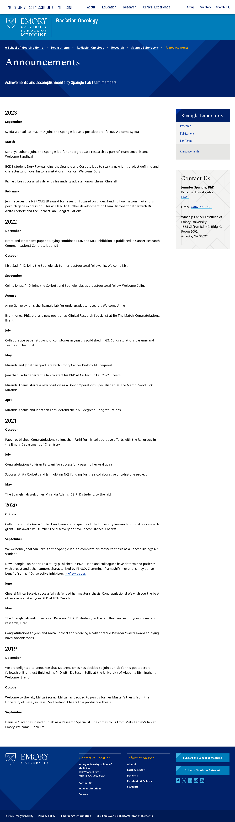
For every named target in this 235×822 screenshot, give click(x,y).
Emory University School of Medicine (39, 7)
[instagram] (196, 781)
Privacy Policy (46, 816)
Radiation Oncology (90, 47)
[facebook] (178, 781)
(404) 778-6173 (201, 207)
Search (220, 7)
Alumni (131, 764)
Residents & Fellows (139, 781)
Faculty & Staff (136, 770)
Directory (205, 7)
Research (129, 6)
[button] (203, 115)
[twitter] (184, 781)
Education (109, 6)
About (91, 6)
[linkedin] (190, 781)
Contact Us (85, 783)
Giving (190, 7)
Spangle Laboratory (144, 47)
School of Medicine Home (25, 47)
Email (185, 197)
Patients (132, 775)
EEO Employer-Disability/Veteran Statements (125, 816)
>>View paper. (75, 573)
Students (132, 786)
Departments (60, 47)
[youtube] (202, 781)
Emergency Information (76, 816)
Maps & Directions (90, 788)
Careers (83, 794)
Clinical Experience (156, 6)
